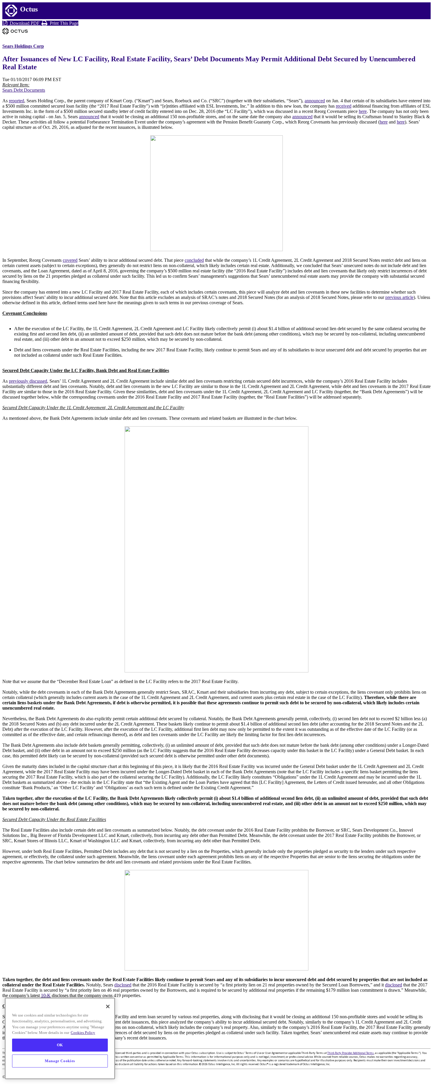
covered (70, 260)
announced (315, 100)
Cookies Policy (83, 1032)
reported (16, 100)
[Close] (107, 1006)
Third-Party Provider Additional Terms (350, 1053)
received (343, 105)
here (363, 111)
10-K (46, 995)
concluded (194, 260)
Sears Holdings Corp (23, 46)
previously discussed (28, 381)
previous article (399, 297)
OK (60, 1045)
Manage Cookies (60, 1061)
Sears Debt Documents (23, 90)
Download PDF (25, 23)
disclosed (122, 984)
